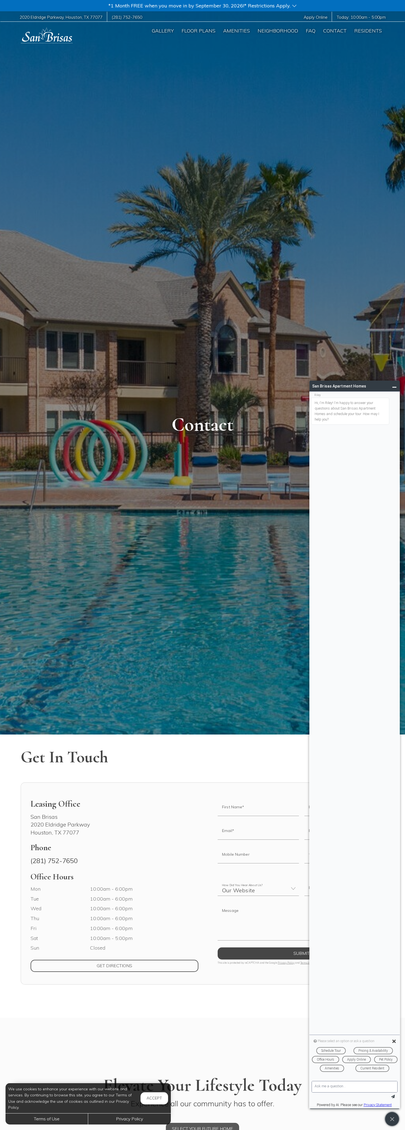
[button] (202, 5)
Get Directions (137, 965)
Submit (301, 953)
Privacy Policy (286, 962)
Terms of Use (47, 1118)
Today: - (361, 17)
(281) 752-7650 (127, 17)
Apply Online (316, 17)
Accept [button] (154, 1098)
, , (61, 17)
